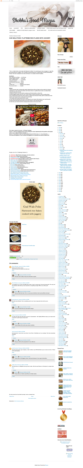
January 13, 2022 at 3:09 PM (24, 266)
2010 (60, 189)
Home (10, 28)
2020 (60, 174)
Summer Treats (61, 328)
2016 (60, 180)
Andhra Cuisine (62, 197)
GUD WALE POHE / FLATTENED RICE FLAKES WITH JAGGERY (66, 170)
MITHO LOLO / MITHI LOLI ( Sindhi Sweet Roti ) (68, 380)
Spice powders (61, 325)
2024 (60, 129)
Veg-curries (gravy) (62, 341)
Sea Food (60, 317)
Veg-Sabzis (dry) (62, 342)
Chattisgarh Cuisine (62, 211)
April (61, 144)
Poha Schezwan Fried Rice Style (28, 245)
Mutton (60, 274)
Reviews (60, 305)
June (61, 141)
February (61, 147)
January (61, 149)
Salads (60, 310)
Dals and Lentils (62, 220)
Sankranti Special (62, 313)
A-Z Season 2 (21, 259)
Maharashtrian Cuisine (63, 265)
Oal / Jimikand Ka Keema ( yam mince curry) (19, 172)
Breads (60, 205)
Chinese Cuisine (62, 213)
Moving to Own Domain (63, 273)
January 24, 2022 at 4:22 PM (23, 299)
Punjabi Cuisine (62, 297)
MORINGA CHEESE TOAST (65, 155)
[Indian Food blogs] (64, 422)
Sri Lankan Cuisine (62, 326)
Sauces (60, 315)
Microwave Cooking (62, 269)
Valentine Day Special (63, 337)
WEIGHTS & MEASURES (30, 28)
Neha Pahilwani (15, 282)
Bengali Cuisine (62, 201)
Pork (59, 293)
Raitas (60, 300)
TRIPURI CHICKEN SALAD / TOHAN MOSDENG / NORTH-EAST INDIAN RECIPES (67, 392)
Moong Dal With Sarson (15, 169)
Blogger (46, 465)
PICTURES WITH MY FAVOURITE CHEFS (57, 30)
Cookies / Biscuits (62, 219)
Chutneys (60, 215)
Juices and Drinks (62, 252)
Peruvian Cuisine (62, 290)
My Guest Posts (62, 275)
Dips (59, 223)
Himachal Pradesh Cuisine (64, 239)
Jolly (13, 331)
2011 (60, 188)
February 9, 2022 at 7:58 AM (22, 364)
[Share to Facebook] (20, 257)
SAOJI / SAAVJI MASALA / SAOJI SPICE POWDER (68, 357)
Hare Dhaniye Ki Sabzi (15, 163)
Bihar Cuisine (61, 203)
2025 (60, 127)
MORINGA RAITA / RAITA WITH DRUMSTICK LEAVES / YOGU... (66, 160)
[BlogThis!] (18, 257)
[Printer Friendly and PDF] (13, 258)
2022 (60, 132)
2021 (60, 172)
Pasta (60, 289)
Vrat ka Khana (61, 344)
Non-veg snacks (62, 281)
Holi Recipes (61, 240)
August (61, 138)
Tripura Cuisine (61, 333)
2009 (60, 191)
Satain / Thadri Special (63, 314)
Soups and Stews (62, 322)
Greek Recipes (61, 235)
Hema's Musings (15, 266)
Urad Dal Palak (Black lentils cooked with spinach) (20, 179)
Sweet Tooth (35, 259)
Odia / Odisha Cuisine (63, 285)
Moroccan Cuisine (62, 271)
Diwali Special (61, 224)
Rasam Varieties (62, 302)
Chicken (60, 212)
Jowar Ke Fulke (13, 165)
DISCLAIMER (12, 30)
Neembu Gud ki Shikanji (15, 170)
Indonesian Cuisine (62, 247)
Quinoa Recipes (62, 298)
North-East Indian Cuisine (64, 282)
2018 (60, 177)
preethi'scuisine (15, 348)
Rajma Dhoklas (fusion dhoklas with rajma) (19, 175)
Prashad (31, 259)
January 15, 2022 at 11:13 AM (25, 274)
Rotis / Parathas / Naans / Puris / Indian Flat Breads (65, 309)
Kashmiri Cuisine (62, 255)
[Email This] (16, 257)
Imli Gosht (12, 164)
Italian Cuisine (61, 248)
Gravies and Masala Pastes (64, 234)
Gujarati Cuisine (62, 238)
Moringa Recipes (62, 270)
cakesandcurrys (15, 299)
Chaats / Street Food (63, 209)
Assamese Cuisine (62, 200)
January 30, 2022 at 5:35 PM (19, 331)
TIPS (22, 28)
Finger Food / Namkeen (63, 228)
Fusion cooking (62, 231)
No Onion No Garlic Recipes (64, 278)
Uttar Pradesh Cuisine (63, 334)
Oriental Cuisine (62, 286)
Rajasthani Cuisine (62, 301)
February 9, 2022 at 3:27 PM (24, 372)
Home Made (61, 242)
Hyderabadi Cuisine (62, 243)
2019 (60, 175)
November (62, 133)
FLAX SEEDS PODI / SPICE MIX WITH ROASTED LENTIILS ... (65, 157)
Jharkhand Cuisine (62, 251)
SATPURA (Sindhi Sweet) (68, 362)
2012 (60, 186)
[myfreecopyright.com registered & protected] (69, 456)
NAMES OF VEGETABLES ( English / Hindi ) (26, 30)
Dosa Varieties (61, 225)
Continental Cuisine (62, 217)
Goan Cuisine (61, 232)
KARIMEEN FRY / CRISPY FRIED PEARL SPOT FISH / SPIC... (66, 153)
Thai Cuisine (61, 330)
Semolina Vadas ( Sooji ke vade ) (16, 176)
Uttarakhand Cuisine (63, 336)
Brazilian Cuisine (62, 204)
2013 (60, 185)
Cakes (60, 208)
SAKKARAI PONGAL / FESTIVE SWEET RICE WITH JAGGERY (66, 165)
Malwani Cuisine (62, 266)
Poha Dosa (24, 224)
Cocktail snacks (62, 216)
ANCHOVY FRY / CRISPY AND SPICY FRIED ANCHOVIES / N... (66, 167)
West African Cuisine (63, 345)
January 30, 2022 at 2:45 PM (24, 323)
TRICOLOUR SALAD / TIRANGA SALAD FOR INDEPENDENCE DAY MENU (67, 386)
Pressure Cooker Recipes (63, 296)
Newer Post (12, 396)
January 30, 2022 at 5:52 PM (24, 340)
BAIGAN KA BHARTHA (67, 402)
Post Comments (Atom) (19, 401)
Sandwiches (61, 311)
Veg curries (61, 338)
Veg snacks (61, 340)
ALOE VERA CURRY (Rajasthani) (67, 397)
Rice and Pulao (61, 306)
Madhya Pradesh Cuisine (63, 263)
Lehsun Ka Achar (13, 168)
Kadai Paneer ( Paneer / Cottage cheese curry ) (20, 173)
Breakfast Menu (27, 259)
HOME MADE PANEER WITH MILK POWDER (67, 351)
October (61, 135)
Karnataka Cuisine (62, 254)
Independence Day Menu (63, 244)
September (62, 136)
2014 (60, 183)
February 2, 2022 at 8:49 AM (23, 348)
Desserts (60, 221)
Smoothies (61, 321)
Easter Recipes (61, 227)
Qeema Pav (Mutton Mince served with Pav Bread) (20, 174)
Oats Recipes (61, 283)
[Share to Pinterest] (21, 257)
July (61, 139)
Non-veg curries (62, 279)
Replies (14, 272)
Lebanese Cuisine (62, 262)
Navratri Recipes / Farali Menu (64, 277)
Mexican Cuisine (62, 267)
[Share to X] (19, 257)
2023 (60, 130)
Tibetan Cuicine (62, 332)
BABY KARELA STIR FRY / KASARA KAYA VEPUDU (68, 374)
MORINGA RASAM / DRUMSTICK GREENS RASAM (66, 162)
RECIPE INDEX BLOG (41, 30)
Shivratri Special (62, 318)
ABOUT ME (70, 28)
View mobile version (32, 398)
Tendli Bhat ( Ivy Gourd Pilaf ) (16, 178)
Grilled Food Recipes (63, 236)
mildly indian (14, 364)
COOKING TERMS (41, 28)
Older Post (53, 396)
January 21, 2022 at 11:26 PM (23, 282)
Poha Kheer (24, 235)
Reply (13, 270)
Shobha (16, 274)
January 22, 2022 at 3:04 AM (24, 291)
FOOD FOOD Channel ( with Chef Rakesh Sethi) (56, 28)
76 (60, 433)
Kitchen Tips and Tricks (63, 259)
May (61, 142)
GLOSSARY (16, 28)
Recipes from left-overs (63, 304)
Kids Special (61, 258)
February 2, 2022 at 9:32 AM (24, 356)
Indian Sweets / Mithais (63, 246)
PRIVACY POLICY (13, 32)
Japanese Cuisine (62, 250)
